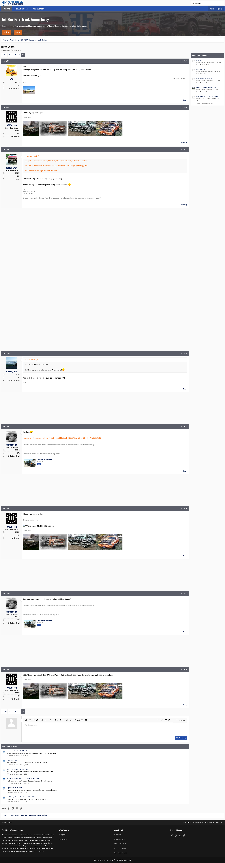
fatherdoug (11, 444)
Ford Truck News (120, 848)
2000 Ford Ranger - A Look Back (17, 769)
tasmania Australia (13, 380)
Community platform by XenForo (112, 860)
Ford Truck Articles (9, 746)
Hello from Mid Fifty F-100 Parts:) (207, 96)
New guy (199, 60)
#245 (185, 426)
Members (117, 834)
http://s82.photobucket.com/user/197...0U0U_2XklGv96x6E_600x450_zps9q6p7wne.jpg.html (56, 161)
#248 (185, 669)
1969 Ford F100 (12, 760)
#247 (185, 593)
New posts (62, 834)
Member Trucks (119, 839)
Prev (5, 55)
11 (16, 55)
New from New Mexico (204, 78)
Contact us (187, 822)
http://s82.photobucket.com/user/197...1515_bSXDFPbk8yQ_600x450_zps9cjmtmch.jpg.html (56, 166)
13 (23, 55)
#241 (185, 61)
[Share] (181, 61)
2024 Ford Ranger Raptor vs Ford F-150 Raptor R (23, 778)
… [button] (12, 55)
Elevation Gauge (201, 69)
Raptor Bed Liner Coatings (15, 788)
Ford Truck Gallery (120, 844)
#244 (185, 353)
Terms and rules (198, 822)
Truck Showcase (21, 8)
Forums (7, 8)
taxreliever (11, 167)
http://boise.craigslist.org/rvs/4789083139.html (41, 171)
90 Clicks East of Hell (13, 456)
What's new (64, 830)
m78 (11, 79)
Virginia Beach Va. (14, 88)
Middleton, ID (15, 137)
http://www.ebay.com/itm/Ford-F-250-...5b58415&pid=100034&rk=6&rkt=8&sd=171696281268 (62, 438)
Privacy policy (209, 822)
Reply (185, 100)
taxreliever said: (30, 360)
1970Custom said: (31, 156)
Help (217, 822)
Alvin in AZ (6, 50)
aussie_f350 (11, 371)
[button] (26, 720)
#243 (185, 149)
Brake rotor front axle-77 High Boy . (208, 87)
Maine (18, 179)
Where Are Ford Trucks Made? (17, 751)
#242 (185, 107)
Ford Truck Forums (120, 853)
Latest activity (63, 839)
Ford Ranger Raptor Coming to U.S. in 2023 (21, 797)
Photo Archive (38, 8)
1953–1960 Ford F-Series (204, 103)
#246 (185, 508)
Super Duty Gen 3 (201, 74)
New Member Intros (202, 65)
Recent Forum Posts (200, 55)
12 (19, 55)
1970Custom (11, 125)
